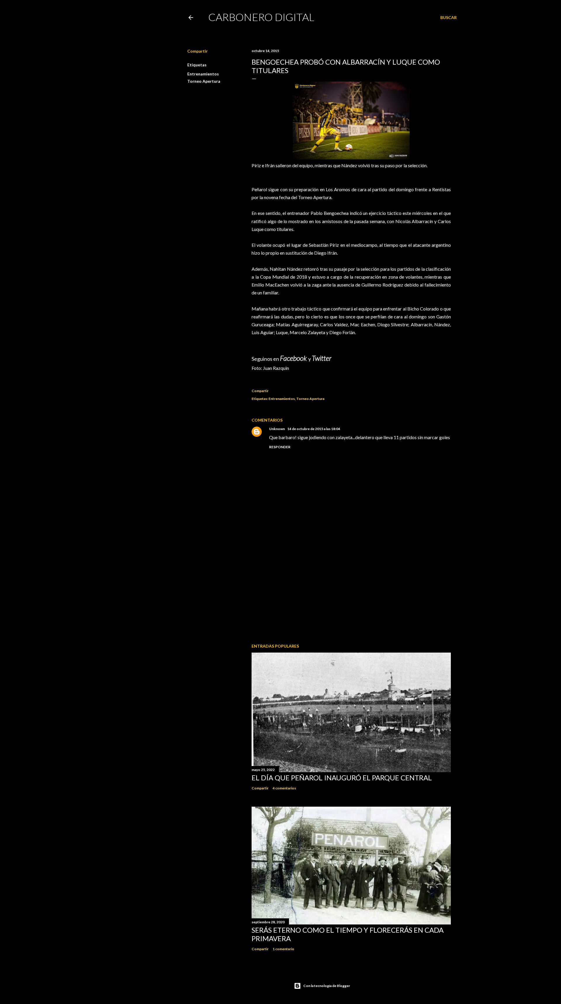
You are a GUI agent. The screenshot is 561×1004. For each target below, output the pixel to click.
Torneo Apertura (203, 81)
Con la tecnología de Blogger (326, 986)
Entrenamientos (203, 73)
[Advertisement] (351, 588)
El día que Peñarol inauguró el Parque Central (342, 777)
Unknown (277, 429)
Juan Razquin (276, 368)
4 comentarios (284, 788)
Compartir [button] (197, 51)
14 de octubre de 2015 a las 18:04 (313, 429)
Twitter (321, 358)
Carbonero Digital (261, 17)
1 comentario (283, 949)
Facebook (294, 358)
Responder (279, 447)
